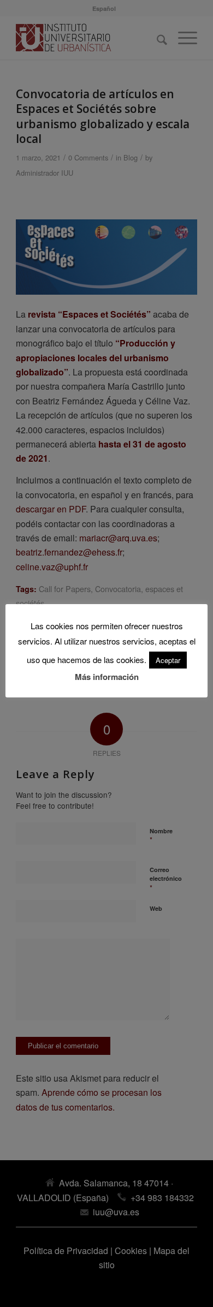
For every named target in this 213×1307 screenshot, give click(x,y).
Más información (107, 677)
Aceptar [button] (168, 660)
